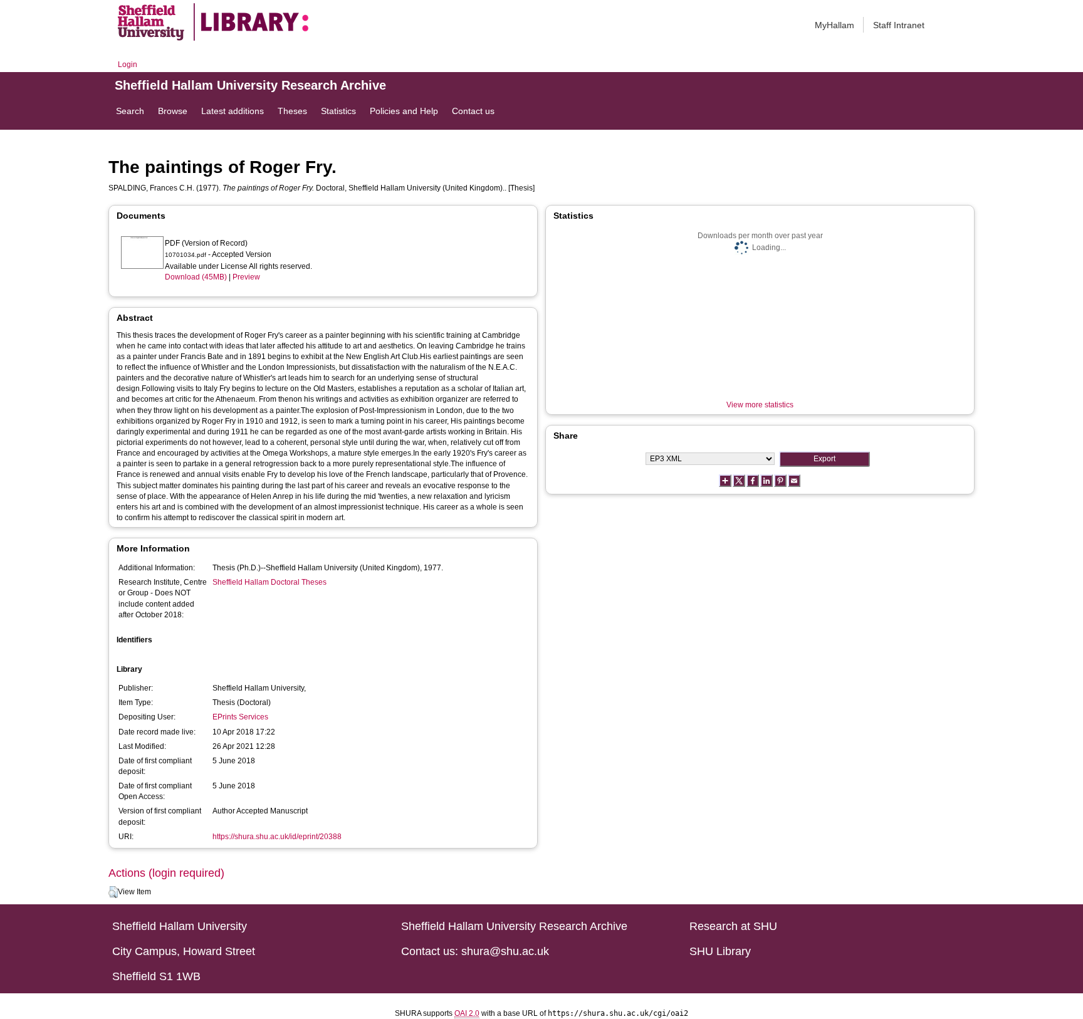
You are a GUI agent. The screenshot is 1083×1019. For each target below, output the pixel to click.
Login (127, 64)
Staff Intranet (898, 25)
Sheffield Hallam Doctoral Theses (269, 582)
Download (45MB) (196, 277)
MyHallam (834, 25)
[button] (113, 892)
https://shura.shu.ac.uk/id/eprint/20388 (277, 836)
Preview (246, 277)
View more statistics (759, 404)
